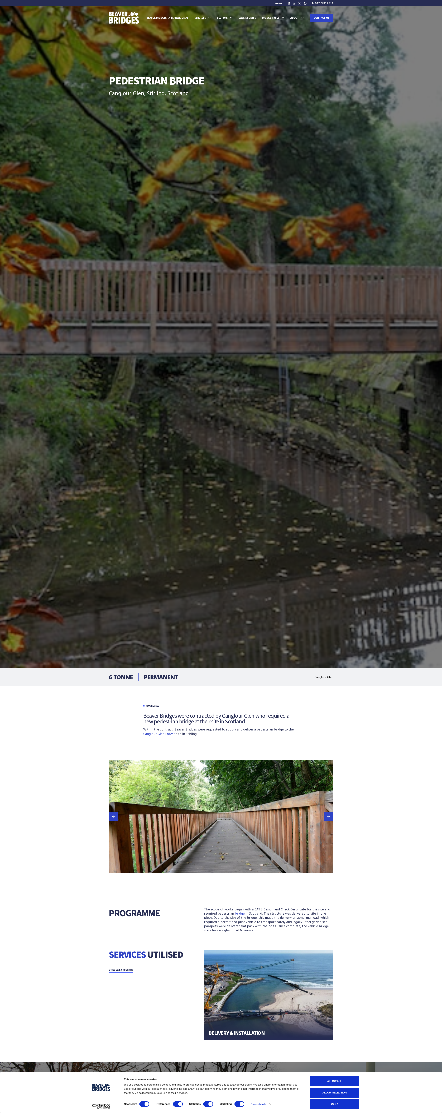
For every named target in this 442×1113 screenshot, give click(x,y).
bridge (240, 913)
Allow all (334, 1081)
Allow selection (334, 1092)
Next (328, 816)
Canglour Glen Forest (159, 734)
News (278, 3)
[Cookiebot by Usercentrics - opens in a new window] (101, 1106)
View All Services (121, 970)
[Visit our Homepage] (124, 17)
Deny (334, 1103)
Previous (113, 816)
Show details (258, 1104)
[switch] (178, 1104)
